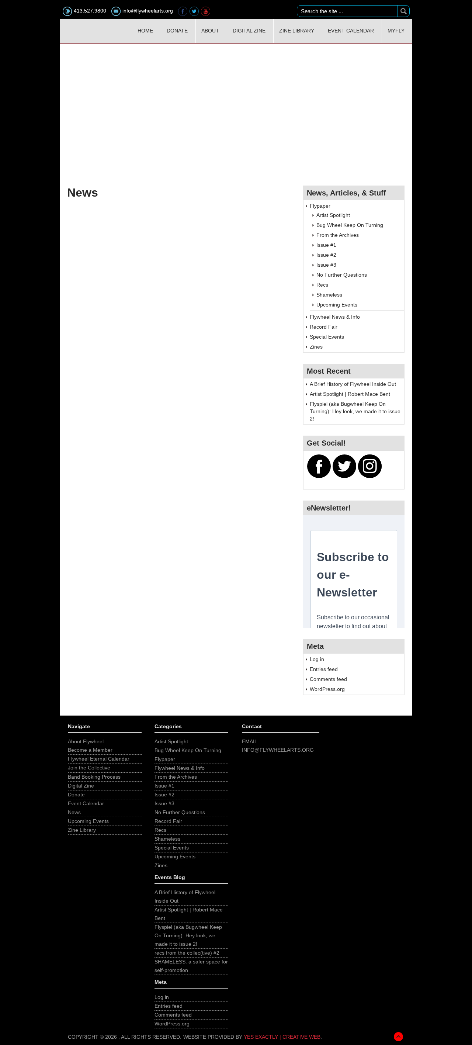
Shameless (329, 295)
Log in (317, 659)
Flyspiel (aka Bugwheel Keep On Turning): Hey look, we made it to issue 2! (355, 411)
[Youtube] (206, 11)
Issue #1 (326, 245)
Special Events (327, 337)
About (210, 31)
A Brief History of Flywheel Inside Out (353, 384)
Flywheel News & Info (335, 317)
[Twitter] (195, 11)
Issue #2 (326, 255)
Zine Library (296, 31)
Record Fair (323, 327)
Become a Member (90, 750)
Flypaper (320, 206)
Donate (177, 31)
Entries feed (324, 669)
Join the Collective (89, 768)
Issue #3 (326, 265)
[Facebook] (183, 11)
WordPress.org (327, 689)
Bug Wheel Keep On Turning (349, 225)
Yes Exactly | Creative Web (282, 1037)
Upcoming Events (336, 305)
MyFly (396, 31)
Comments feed (328, 679)
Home (145, 31)
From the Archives (337, 235)
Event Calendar (351, 31)
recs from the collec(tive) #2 (187, 953)
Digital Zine (249, 31)
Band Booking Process (94, 777)
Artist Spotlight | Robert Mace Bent (350, 394)
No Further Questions (341, 275)
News (74, 812)
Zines (316, 347)
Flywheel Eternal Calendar (98, 759)
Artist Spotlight (333, 215)
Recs (322, 285)
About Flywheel (86, 741)
